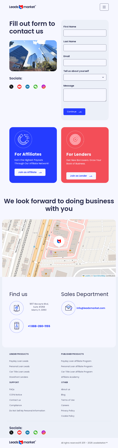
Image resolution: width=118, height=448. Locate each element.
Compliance (15, 405)
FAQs (11, 389)
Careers (65, 405)
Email (66, 56)
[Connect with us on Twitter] (11, 432)
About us (65, 389)
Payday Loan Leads (18, 361)
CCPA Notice (15, 394)
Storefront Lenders (18, 377)
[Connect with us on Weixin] (36, 86)
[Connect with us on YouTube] (19, 86)
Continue (72, 111)
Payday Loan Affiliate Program (76, 361)
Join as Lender (79, 175)
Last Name (69, 41)
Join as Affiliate (27, 172)
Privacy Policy (68, 410)
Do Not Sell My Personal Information (27, 410)
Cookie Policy (67, 416)
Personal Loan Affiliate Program (77, 366)
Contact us (15, 400)
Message (68, 85)
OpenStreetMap (99, 275)
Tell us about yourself (76, 71)
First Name (69, 26)
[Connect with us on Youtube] (19, 432)
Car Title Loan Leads (19, 371)
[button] (59, 242)
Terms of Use (68, 400)
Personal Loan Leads (19, 366)
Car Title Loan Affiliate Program (77, 371)
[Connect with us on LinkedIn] (27, 432)
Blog (63, 394)
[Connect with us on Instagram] (44, 86)
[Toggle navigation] (104, 7)
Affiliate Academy (70, 377)
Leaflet (87, 275)
